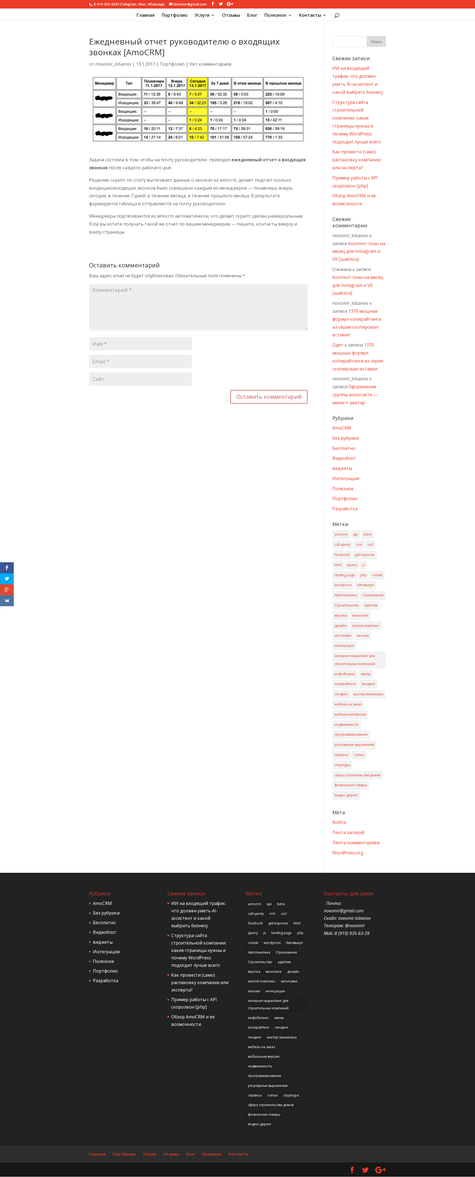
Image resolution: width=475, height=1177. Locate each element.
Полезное (275, 15)
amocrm (341, 534)
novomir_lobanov (113, 64)
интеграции (344, 645)
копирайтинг (345, 684)
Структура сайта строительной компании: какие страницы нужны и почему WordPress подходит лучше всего (198, 950)
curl (370, 544)
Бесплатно (343, 448)
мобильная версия (350, 714)
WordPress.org (347, 853)
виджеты (342, 468)
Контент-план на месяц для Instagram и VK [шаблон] (358, 251)
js (363, 565)
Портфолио (174, 15)
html (338, 565)
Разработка (345, 509)
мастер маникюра (368, 694)
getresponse (365, 554)
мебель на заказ (348, 704)
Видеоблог (344, 458)
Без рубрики (345, 438)
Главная (145, 15)
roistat (377, 575)
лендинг (368, 684)
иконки (363, 635)
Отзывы (231, 15)
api (355, 534)
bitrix (368, 534)
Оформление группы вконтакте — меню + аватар (355, 395)
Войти (339, 822)
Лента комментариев (356, 843)
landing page (345, 575)
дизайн (341, 625)
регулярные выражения (354, 744)
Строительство (347, 605)
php (363, 575)
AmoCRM (341, 428)
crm (359, 544)
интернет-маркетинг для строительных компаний (355, 659)
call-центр (342, 544)
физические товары (351, 785)
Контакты (310, 15)
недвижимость (347, 724)
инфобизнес (345, 674)
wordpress (343, 585)
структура (342, 765)
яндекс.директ (346, 795)
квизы (366, 674)
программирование (351, 734)
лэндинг (341, 694)
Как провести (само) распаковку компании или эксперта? (356, 160)
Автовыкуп (365, 585)
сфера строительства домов (357, 775)
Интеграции (345, 478)
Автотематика (346, 595)
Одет (337, 345)
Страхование (373, 595)
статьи (359, 754)
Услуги (202, 15)
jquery (352, 565)
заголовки (343, 635)
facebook (342, 554)
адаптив (370, 605)
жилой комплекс (365, 625)
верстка (341, 615)
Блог (252, 15)
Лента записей (348, 832)
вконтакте (360, 615)
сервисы (341, 754)
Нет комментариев (210, 64)
